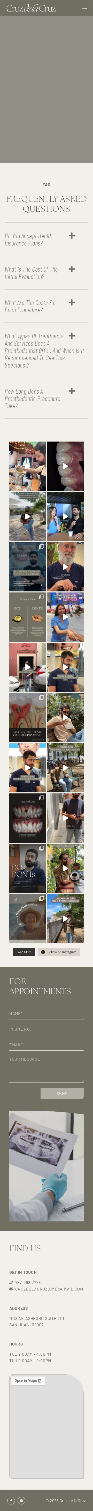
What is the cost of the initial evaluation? (31, 272)
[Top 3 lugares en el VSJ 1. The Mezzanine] (27, 667)
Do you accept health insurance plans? (28, 239)
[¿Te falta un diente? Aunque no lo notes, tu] (27, 918)
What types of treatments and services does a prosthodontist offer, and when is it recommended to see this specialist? (44, 350)
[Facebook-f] (11, 1500)
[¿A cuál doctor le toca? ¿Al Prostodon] (65, 516)
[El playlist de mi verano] (27, 516)
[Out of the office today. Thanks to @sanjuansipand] (27, 466)
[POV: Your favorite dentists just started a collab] (65, 617)
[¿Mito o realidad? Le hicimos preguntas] (65, 868)
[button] (84, 8)
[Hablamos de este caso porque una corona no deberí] (27, 818)
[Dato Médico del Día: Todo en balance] (65, 717)
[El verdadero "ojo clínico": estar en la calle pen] (65, 768)
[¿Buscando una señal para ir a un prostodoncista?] (65, 918)
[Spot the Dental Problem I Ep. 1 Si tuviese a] (27, 768)
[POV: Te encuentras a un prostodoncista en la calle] (65, 818)
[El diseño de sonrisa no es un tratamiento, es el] (27, 566)
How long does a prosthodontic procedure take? (32, 398)
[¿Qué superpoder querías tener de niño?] (65, 566)
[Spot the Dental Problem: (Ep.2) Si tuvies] (65, 667)
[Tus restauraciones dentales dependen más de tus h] (27, 868)
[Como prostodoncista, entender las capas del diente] (27, 717)
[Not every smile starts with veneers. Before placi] (65, 466)
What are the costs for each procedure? (30, 306)
